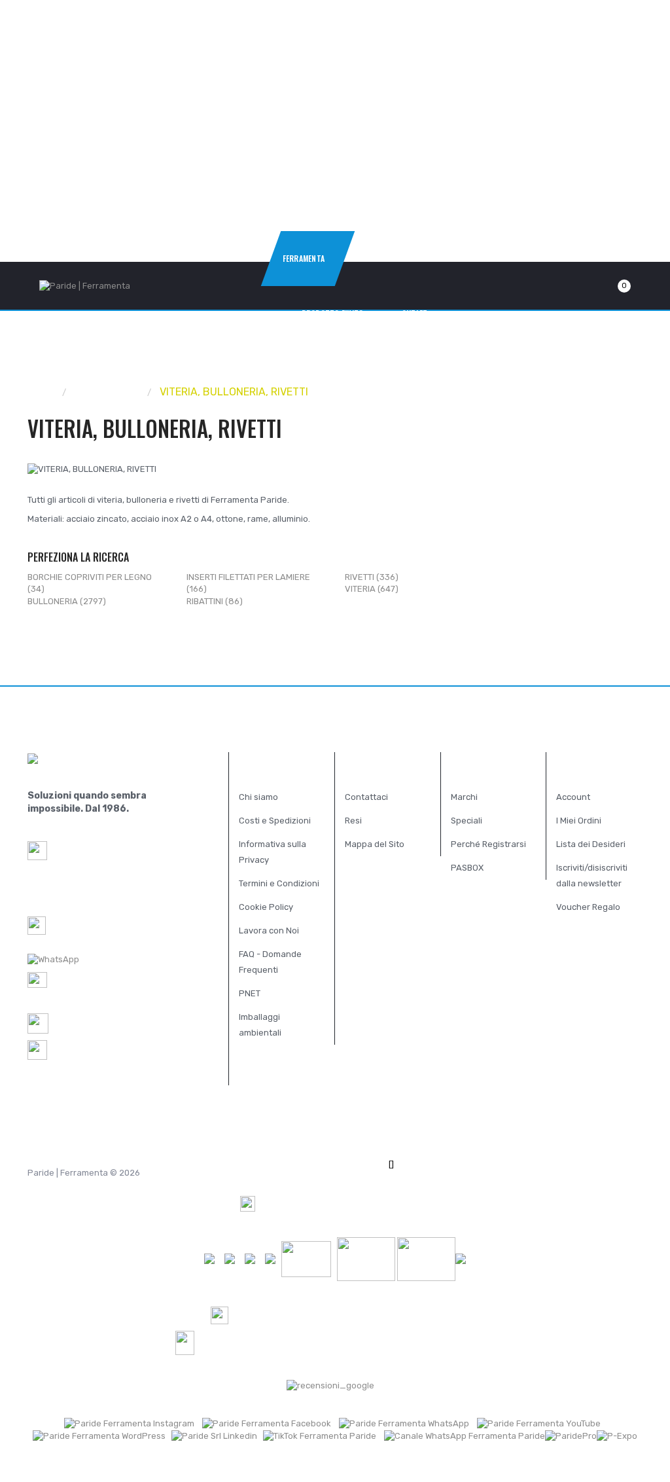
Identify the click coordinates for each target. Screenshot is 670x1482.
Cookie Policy (266, 907)
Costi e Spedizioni (275, 820)
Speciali (466, 820)
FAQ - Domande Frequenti (270, 962)
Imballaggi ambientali (260, 1025)
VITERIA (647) (371, 589)
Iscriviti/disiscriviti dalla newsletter (591, 875)
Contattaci (366, 797)
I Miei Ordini (578, 820)
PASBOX (467, 868)
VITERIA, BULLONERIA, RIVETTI (234, 392)
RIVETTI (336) (371, 577)
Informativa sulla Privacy (272, 852)
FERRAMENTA (108, 392)
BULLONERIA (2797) (66, 601)
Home (41, 392)
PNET (249, 993)
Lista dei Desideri (591, 844)
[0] (608, 286)
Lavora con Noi (269, 930)
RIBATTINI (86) (214, 601)
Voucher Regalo (588, 907)
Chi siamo (258, 797)
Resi (353, 820)
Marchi (464, 797)
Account (573, 797)
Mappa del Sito (374, 844)
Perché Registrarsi (488, 844)
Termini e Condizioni (279, 883)
